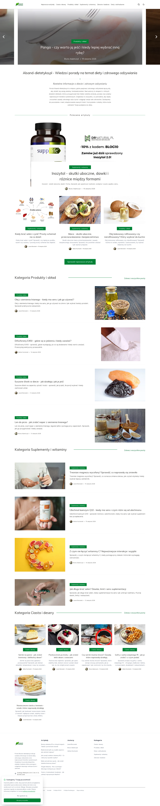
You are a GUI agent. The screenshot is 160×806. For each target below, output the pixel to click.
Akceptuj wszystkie (22, 800)
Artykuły (44, 740)
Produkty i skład (73, 4)
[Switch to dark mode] (143, 4)
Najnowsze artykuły (48, 4)
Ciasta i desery (61, 4)
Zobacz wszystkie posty (134, 278)
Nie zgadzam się (22, 796)
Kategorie (98, 740)
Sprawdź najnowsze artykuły (80, 262)
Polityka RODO (57, 790)
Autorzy (71, 740)
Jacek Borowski (72, 744)
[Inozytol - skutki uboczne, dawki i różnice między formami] (80, 156)
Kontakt (49, 790)
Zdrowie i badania (103, 4)
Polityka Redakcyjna (69, 790)
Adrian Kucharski (73, 751)
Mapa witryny (80, 790)
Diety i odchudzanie (117, 4)
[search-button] (139, 4)
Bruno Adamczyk (73, 747)
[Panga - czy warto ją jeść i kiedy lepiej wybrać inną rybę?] (80, 37)
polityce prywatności (29, 791)
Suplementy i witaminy (88, 4)
